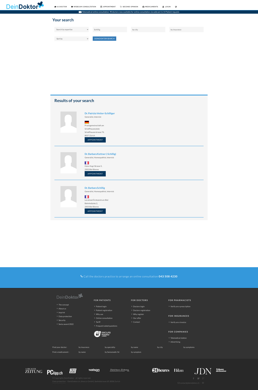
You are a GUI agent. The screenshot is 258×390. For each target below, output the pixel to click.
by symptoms (188, 347)
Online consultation (104, 318)
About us (62, 308)
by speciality (110, 347)
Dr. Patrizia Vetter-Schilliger (100, 113)
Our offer (137, 318)
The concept (64, 305)
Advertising (175, 342)
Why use (99, 314)
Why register (138, 314)
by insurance (84, 347)
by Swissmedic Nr (112, 352)
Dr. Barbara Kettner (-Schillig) (100, 153)
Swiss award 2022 (66, 324)
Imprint (62, 312)
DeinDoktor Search (104, 38)
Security (62, 320)
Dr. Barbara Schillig (95, 187)
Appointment (95, 140)
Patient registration (104, 310)
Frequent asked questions (106, 326)
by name (134, 347)
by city (160, 347)
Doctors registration (141, 310)
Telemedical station (179, 338)
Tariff (98, 322)
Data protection (65, 316)
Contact (136, 322)
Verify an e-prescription (180, 306)
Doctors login (139, 306)
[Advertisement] (129, 69)
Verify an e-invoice (178, 322)
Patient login (101, 306)
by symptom (136, 352)
